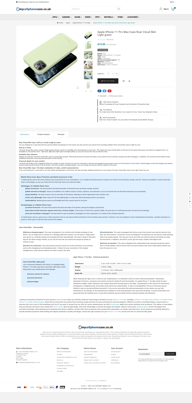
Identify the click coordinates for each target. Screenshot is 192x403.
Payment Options (63, 363)
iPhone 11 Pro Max (119, 299)
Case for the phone (90, 351)
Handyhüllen (88, 354)
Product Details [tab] (43, 134)
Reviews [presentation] (61, 134)
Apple (58, 299)
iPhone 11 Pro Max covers (163, 299)
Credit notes (115, 357)
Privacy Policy (62, 368)
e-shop (104, 388)
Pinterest (110, 91)
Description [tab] (24, 134)
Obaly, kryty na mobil (91, 360)
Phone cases (114, 304)
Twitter (104, 91)
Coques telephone (90, 357)
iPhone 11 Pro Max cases (144, 299)
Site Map (60, 371)
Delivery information (64, 351)
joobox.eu (103, 380)
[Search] (119, 9)
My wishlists (115, 363)
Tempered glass (142, 307)
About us (60, 360)
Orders (113, 354)
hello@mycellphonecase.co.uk (29, 362)
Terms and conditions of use (67, 357)
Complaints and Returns (65, 365)
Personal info (116, 351)
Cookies (59, 354)
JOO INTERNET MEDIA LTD (86, 388)
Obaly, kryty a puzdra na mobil (95, 363)
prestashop (117, 388)
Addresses (114, 360)
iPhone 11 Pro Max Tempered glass (31, 302)
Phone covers (58, 307)
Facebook (100, 91)
